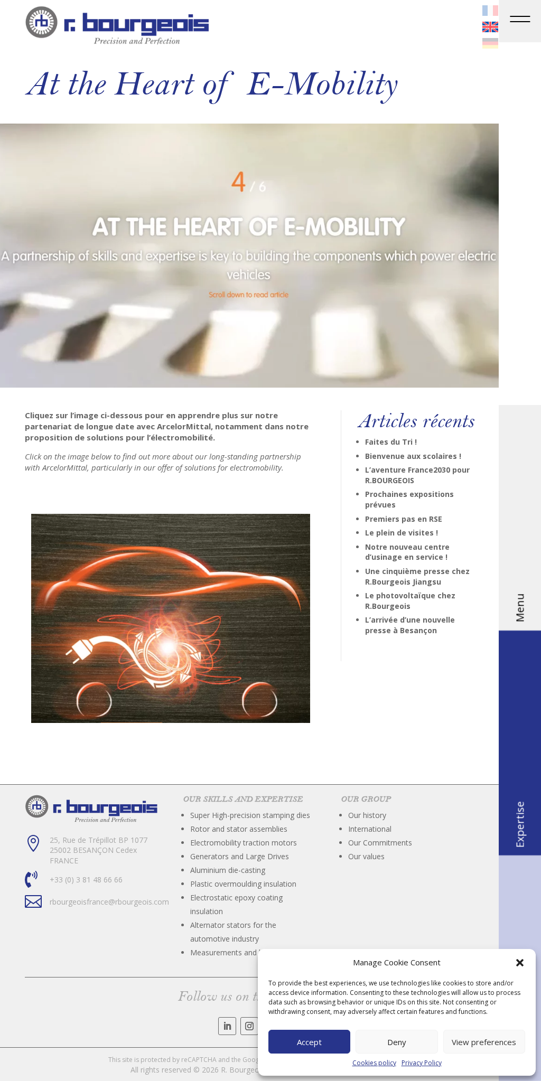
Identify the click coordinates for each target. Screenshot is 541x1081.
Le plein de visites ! (401, 533)
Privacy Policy (422, 1063)
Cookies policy (374, 1063)
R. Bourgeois (243, 1070)
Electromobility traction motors (243, 843)
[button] (520, 962)
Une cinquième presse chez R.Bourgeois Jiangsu (417, 576)
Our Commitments (380, 843)
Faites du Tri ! (391, 442)
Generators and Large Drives (239, 856)
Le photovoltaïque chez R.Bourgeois (410, 600)
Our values (366, 856)
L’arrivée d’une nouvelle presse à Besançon (410, 625)
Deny (396, 1042)
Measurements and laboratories (245, 952)
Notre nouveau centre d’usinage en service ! (407, 552)
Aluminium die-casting (227, 870)
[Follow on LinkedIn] (227, 1026)
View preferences (484, 1042)
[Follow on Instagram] (249, 1026)
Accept (309, 1042)
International (369, 829)
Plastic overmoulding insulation (243, 884)
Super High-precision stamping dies (250, 815)
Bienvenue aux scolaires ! (413, 456)
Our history (367, 815)
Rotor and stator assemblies (238, 829)
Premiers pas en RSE (403, 519)
